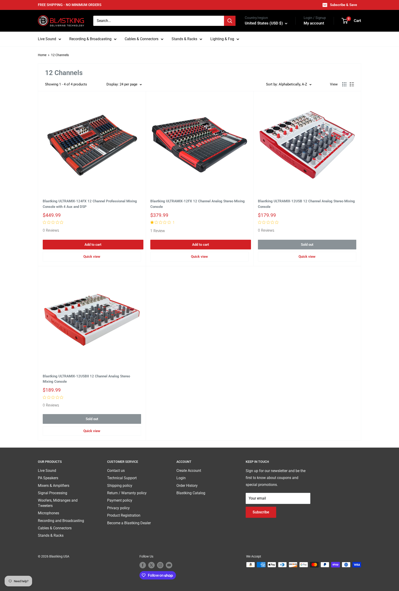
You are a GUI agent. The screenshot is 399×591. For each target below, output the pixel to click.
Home (42, 55)
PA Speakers (48, 478)
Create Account (188, 470)
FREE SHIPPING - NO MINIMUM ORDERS (69, 5)
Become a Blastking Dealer (129, 523)
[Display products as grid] (344, 84)
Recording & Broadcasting (90, 39)
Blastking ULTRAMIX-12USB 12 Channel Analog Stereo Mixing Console (306, 204)
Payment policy (119, 500)
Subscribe (261, 512)
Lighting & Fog (222, 39)
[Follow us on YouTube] (169, 565)
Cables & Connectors (141, 39)
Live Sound (47, 39)
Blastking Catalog (190, 493)
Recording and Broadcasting (61, 520)
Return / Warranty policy (127, 493)
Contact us (116, 470)
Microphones (48, 513)
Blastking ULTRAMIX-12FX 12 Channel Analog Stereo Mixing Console (197, 204)
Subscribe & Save (343, 5)
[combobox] (158, 21)
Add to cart (93, 244)
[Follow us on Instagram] (160, 565)
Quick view (91, 257)
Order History (187, 485)
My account (314, 23)
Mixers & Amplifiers (53, 485)
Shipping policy (119, 485)
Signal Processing (52, 493)
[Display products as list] (352, 84)
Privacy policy (118, 508)
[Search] (230, 21)
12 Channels (60, 55)
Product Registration (123, 515)
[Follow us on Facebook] (142, 565)
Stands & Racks (184, 39)
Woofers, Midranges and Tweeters (58, 503)
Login (181, 478)
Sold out (307, 244)
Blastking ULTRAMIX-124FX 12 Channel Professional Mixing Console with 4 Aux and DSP (90, 204)
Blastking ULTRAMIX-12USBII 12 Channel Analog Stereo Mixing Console (86, 379)
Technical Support (122, 478)
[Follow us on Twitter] (151, 565)
